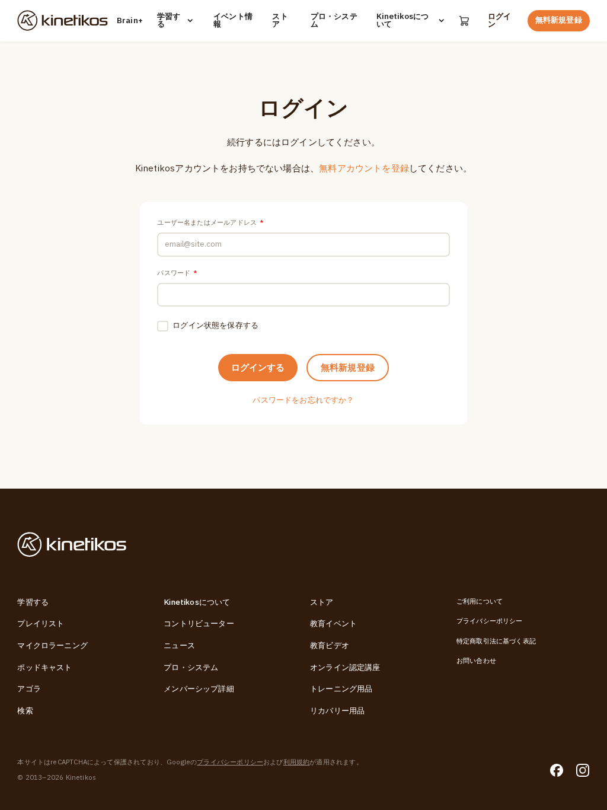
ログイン (500, 20)
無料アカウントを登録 (364, 168)
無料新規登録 (558, 20)
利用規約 (296, 762)
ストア (279, 20)
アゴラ (29, 689)
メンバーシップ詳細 (199, 689)
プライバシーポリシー (489, 621)
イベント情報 (233, 20)
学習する (168, 20)
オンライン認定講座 (345, 668)
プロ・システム (334, 20)
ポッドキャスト (44, 668)
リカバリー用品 (337, 711)
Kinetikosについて (402, 20)
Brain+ (128, 21)
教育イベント (333, 624)
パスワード (177, 273)
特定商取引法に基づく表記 (496, 641)
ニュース (179, 646)
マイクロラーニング (52, 646)
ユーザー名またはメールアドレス (210, 222)
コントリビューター (199, 624)
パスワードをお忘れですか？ (303, 400)
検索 (25, 711)
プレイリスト (40, 624)
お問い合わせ (476, 661)
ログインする (258, 367)
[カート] (464, 20)
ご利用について (479, 602)
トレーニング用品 (341, 689)
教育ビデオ (329, 646)
